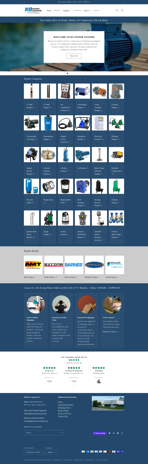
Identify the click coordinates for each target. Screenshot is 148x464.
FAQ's (60, 402)
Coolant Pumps (115, 106)
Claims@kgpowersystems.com (36, 421)
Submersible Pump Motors (32, 234)
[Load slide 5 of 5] (80, 73)
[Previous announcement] (24, 2)
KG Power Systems (34, 460)
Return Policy (63, 410)
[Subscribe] (61, 432)
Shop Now (74, 56)
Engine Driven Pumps (29, 171)
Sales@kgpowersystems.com (35, 413)
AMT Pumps (28, 277)
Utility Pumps (63, 232)
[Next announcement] (124, 2)
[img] (74, 360)
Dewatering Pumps (48, 137)
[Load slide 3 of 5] (74, 73)
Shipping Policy (64, 408)
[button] (67, 10)
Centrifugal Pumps (82, 106)
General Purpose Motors (47, 171)
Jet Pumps (82, 168)
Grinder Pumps (64, 169)
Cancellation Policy (65, 405)
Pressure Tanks (30, 201)
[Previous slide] (62, 73)
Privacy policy (68, 460)
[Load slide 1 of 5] (67, 73)
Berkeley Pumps (91, 277)
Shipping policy (90, 460)
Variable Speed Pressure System (98, 235)
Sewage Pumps (115, 201)
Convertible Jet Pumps (31, 137)
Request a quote (109, 332)
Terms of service (79, 460)
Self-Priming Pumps (81, 202)
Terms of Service (64, 413)
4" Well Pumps (30, 106)
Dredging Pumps (81, 137)
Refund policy (57, 460)
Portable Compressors (117, 169)
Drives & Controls (98, 137)
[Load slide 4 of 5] (77, 73)
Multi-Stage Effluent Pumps (99, 171)
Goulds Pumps (110, 277)
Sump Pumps (46, 232)
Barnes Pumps (70, 277)
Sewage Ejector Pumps (98, 202)
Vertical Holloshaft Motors (82, 234)
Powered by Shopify (45, 460)
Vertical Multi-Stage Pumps (116, 234)
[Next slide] (85, 73)
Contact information (102, 460)
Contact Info (63, 416)
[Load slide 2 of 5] (70, 73)
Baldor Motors (49, 277)
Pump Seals (48, 200)
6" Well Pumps (47, 106)
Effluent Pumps (115, 137)
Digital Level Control (64, 139)
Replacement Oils (66, 201)
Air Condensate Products (65, 107)
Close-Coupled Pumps (98, 107)
